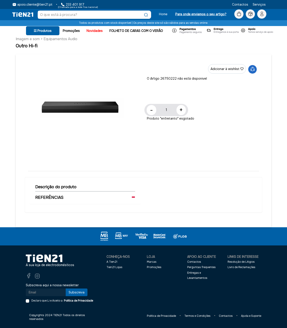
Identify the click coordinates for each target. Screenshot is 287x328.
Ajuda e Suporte (251, 316)
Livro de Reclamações (241, 267)
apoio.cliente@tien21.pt (34, 4)
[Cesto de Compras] (239, 14)
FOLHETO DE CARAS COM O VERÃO (136, 31)
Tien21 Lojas (114, 267)
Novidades (95, 31)
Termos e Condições (197, 316)
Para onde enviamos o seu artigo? (200, 14)
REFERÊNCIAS (49, 197)
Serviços (259, 4)
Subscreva (77, 292)
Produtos (44, 31)
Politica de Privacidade (78, 300)
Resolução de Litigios (241, 262)
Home (163, 14)
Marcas (152, 262)
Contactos (240, 4)
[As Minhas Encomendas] (250, 14)
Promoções (71, 31)
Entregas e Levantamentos (197, 275)
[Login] (261, 14)
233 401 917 (75, 4)
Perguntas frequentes (201, 267)
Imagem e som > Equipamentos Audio (46, 39)
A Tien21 (112, 262)
